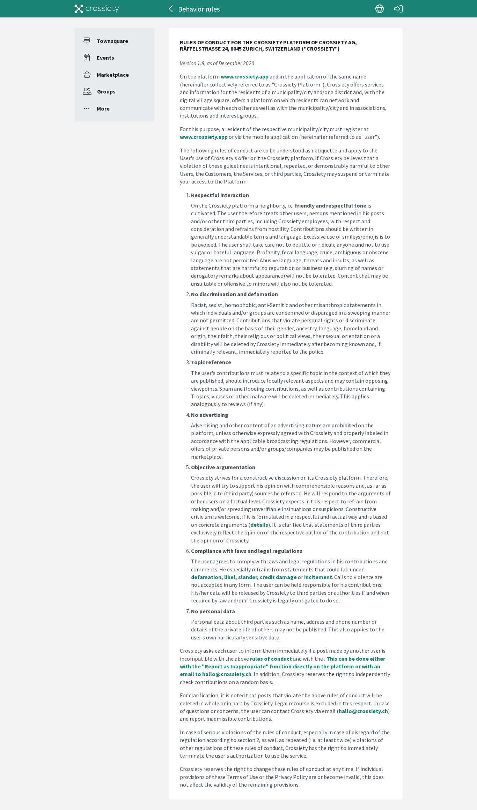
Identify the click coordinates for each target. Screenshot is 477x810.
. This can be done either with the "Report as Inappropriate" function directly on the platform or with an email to (282, 666)
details (259, 524)
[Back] (171, 8)
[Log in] (398, 8)
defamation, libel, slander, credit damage (244, 576)
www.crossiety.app (245, 76)
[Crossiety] (96, 8)
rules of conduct (271, 658)
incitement (318, 576)
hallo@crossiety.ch (226, 673)
